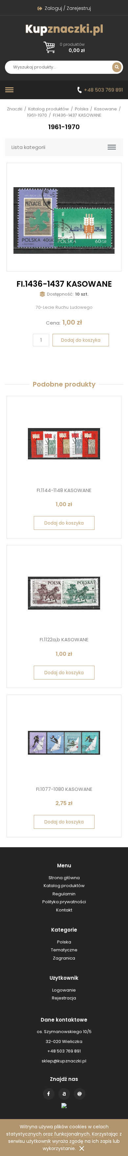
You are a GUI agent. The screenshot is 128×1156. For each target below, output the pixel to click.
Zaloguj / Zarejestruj (68, 8)
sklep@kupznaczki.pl (64, 1061)
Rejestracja (64, 998)
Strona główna (64, 878)
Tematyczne (64, 950)
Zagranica (64, 958)
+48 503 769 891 (103, 89)
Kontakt (79, 1094)
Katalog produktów (48, 109)
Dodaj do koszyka (80, 340)
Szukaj (116, 67)
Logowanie (64, 990)
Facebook (48, 1094)
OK (81, 1148)
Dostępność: (60, 294)
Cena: (53, 322)
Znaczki (14, 109)
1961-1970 (37, 115)
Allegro (64, 1094)
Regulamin (64, 894)
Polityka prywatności (64, 902)
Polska (81, 109)
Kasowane (105, 109)
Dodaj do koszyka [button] (64, 523)
